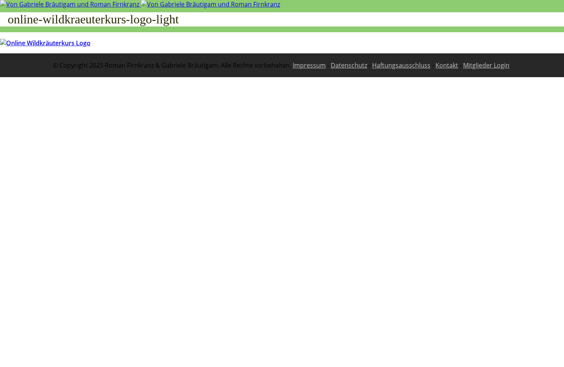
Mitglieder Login (486, 65)
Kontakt (446, 65)
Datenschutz (349, 65)
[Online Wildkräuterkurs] (140, 4)
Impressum (309, 65)
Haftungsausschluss (401, 65)
